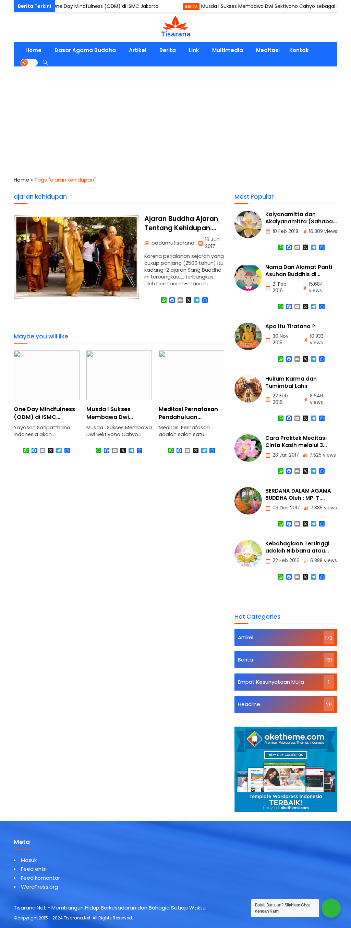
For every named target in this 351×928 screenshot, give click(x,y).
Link (194, 50)
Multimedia (227, 50)
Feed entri (34, 869)
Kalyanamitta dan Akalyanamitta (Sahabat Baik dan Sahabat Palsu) (300, 221)
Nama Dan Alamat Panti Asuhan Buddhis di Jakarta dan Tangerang (298, 274)
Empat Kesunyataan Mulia (271, 681)
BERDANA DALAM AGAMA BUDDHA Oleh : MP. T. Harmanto (298, 498)
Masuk (29, 860)
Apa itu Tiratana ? (290, 326)
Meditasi (268, 50)
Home (33, 50)
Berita (174, 6)
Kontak (299, 50)
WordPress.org (39, 886)
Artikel (137, 50)
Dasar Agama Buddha (85, 50)
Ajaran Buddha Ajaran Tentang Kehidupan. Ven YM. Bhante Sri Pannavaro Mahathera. (183, 232)
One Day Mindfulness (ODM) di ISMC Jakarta (88, 6)
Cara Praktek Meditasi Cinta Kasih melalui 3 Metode (296, 445)
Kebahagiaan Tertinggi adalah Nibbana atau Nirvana (297, 550)
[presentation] (39, 408)
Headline (249, 704)
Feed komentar (40, 877)
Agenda (23, 6)
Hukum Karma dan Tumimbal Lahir (291, 382)
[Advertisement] (175, 118)
